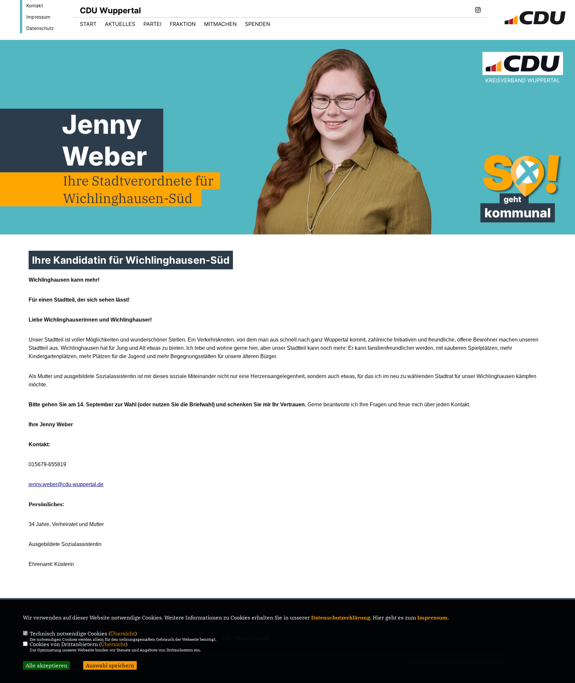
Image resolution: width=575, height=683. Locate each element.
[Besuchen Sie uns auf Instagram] (478, 11)
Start (88, 24)
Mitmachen (220, 24)
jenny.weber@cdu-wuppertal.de (66, 484)
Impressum (38, 17)
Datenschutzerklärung (340, 617)
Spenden (257, 24)
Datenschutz (40, 28)
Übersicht (122, 633)
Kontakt (34, 5)
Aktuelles (120, 24)
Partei (152, 24)
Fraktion (183, 24)
